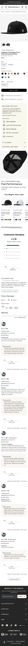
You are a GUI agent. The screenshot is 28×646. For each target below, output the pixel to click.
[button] (14, 28)
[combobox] (20, 317)
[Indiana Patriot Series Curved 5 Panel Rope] (18, 202)
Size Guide (10, 81)
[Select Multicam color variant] (5, 73)
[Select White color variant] (21, 73)
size (3, 306)
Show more (4, 312)
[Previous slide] (1, 2)
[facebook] (3, 625)
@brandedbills (16, 227)
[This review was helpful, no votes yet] (22, 369)
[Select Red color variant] (24, 73)
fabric (10, 307)
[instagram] (7, 625)
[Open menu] (2, 7)
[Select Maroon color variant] (10, 219)
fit (6, 307)
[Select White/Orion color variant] (14, 219)
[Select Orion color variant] (18, 73)
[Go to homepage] (14, 7)
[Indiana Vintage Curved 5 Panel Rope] (6, 202)
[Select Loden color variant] (8, 219)
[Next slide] (26, 2)
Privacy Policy (10, 641)
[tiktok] (11, 625)
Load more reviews (14, 579)
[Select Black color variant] (2, 73)
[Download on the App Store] (22, 625)
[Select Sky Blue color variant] (5, 77)
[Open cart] (26, 7)
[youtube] (16, 625)
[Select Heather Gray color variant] (12, 73)
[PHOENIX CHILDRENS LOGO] (23, 634)
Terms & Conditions (20, 641)
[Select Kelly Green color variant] (6, 219)
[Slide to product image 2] (8, 45)
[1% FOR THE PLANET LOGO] (4, 634)
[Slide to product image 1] (3, 45)
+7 (1, 221)
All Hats (8, 11)
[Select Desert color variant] (8, 73)
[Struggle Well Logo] (13, 634)
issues (16, 307)
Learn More (20, 99)
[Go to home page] (4, 642)
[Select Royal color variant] (2, 77)
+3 (13, 221)
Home (2, 11)
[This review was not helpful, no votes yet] (25, 369)
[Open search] (6, 7)
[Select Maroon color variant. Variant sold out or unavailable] (15, 73)
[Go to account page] (22, 7)
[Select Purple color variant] (8, 77)
